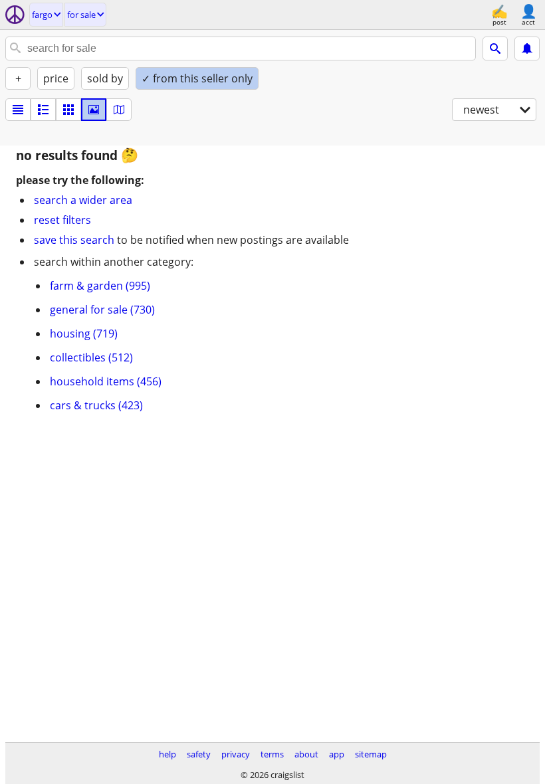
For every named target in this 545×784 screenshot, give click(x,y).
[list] (18, 109)
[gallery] (93, 109)
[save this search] (527, 48)
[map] (119, 109)
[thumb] (43, 109)
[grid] (68, 109)
